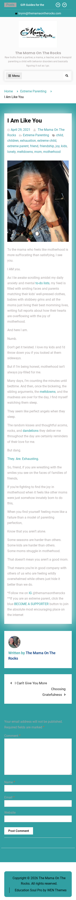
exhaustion (28, 141)
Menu (16, 76)
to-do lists (42, 283)
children (13, 141)
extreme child (46, 141)
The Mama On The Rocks (38, 52)
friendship (47, 146)
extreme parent (18, 146)
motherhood (52, 152)
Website (10, 812)
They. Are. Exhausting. (23, 459)
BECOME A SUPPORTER (31, 604)
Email (9, 797)
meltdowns (25, 152)
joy (58, 146)
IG (30, 593)
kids (64, 146)
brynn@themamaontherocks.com (39, 13)
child (59, 135)
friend (34, 146)
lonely (11, 152)
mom (38, 152)
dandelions (31, 431)
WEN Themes (56, 890)
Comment (12, 736)
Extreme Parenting (36, 135)
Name (9, 782)
